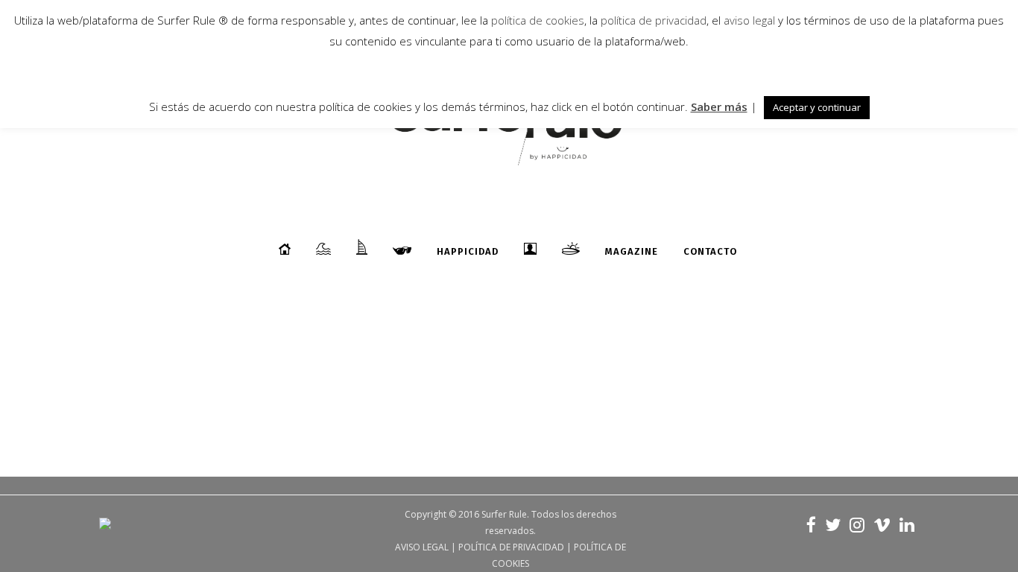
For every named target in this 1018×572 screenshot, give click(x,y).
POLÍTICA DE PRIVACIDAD (511, 547)
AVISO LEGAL (422, 547)
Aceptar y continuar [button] (817, 107)
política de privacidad (652, 20)
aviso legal (749, 20)
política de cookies (537, 20)
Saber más (719, 106)
